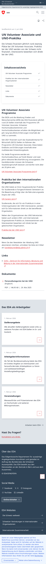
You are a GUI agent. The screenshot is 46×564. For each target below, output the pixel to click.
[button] (42, 476)
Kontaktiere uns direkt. (11, 437)
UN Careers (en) (8, 199)
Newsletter (9, 86)
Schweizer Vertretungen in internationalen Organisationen (20, 522)
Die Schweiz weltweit (11, 515)
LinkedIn (19, 492)
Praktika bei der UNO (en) (12, 230)
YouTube (7, 492)
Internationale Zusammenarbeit (16, 530)
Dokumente (10, 96)
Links (7, 91)
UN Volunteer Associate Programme (19, 73)
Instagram (27, 488)
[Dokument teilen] (43, 20)
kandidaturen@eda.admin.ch (16, 247)
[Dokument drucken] (38, 20)
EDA (8, 13)
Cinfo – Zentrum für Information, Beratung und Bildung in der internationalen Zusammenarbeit (23, 262)
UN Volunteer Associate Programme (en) (18, 171)
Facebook (8, 488)
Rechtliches (39, 556)
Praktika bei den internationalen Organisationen (17, 79)
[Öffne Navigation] (43, 12)
